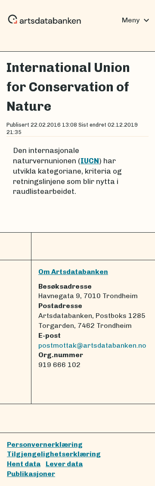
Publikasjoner (31, 474)
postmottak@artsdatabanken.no (92, 345)
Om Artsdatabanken (73, 272)
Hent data (23, 464)
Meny (137, 20)
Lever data (64, 464)
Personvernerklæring (45, 444)
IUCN (90, 160)
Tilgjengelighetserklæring (54, 454)
